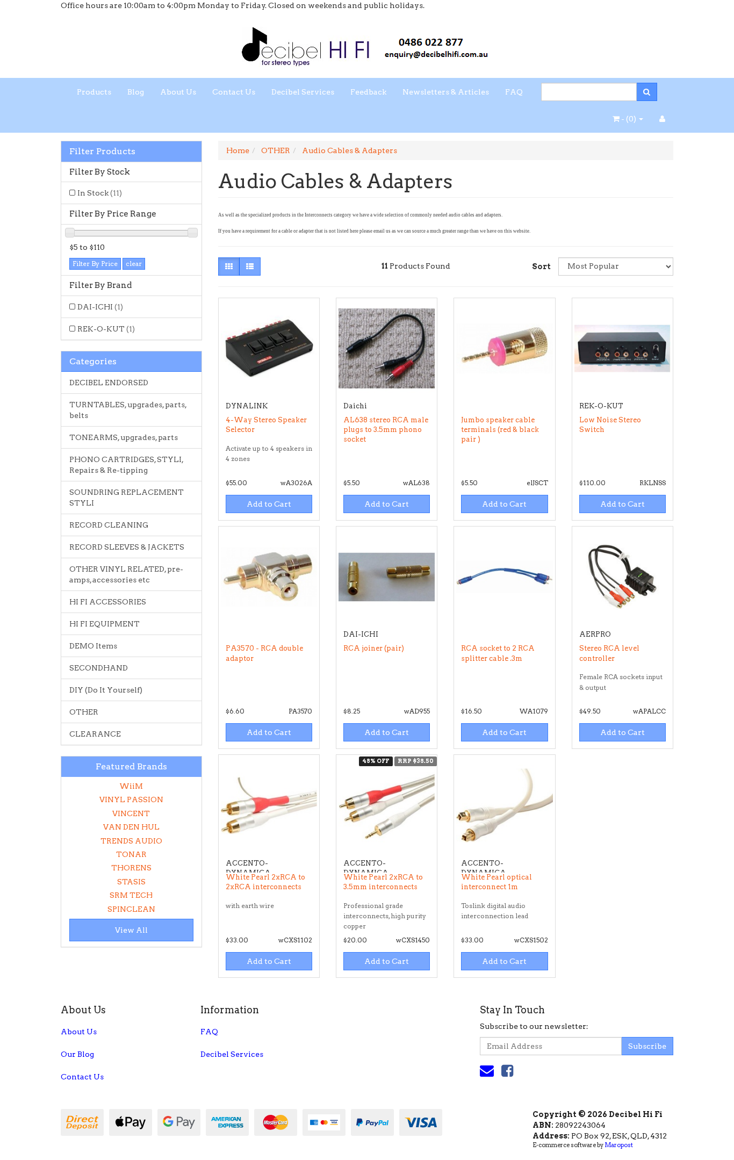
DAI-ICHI (100, 306)
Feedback (368, 92)
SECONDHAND (98, 668)
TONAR (131, 854)
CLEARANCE (95, 734)
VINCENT (131, 813)
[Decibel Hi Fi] (367, 43)
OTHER (83, 712)
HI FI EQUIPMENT (104, 623)
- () (629, 118)
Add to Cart (269, 504)
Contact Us (233, 92)
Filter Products (102, 151)
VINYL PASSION (131, 799)
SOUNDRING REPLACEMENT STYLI (126, 497)
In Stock (99, 193)
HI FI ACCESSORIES (107, 601)
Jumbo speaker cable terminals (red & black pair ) (500, 429)
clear (134, 264)
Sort (541, 266)
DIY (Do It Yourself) (105, 690)
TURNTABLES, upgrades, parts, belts (128, 410)
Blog (135, 92)
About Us (178, 92)
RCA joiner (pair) (373, 648)
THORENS (131, 867)
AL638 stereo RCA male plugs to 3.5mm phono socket (385, 429)
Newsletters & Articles (445, 92)
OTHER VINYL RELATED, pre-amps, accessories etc (126, 574)
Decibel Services (302, 92)
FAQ (514, 92)
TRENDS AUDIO (131, 841)
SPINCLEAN (131, 909)
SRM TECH (131, 895)
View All (131, 930)
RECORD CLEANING (108, 525)
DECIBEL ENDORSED (108, 382)
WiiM (131, 786)
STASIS (131, 881)
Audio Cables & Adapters (349, 150)
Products (94, 92)
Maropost (619, 1145)
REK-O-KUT (106, 329)
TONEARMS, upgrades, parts (123, 437)
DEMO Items (93, 646)
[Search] (646, 92)
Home (237, 150)
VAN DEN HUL (131, 827)
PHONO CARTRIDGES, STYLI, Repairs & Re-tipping (126, 464)
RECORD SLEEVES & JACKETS (126, 547)
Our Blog (77, 1054)
